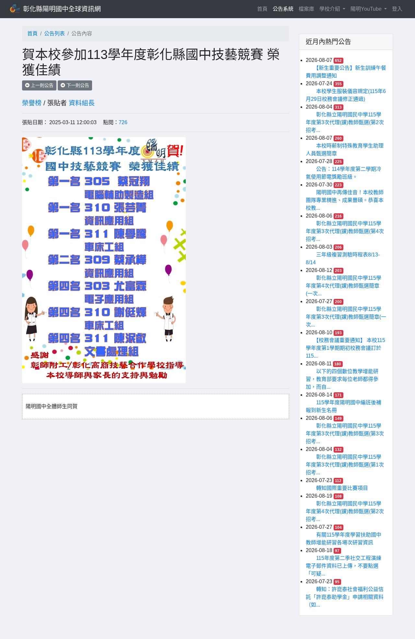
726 (123, 122)
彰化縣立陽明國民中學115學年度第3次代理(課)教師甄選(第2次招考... (345, 122)
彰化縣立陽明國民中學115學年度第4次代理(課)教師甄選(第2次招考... (345, 511)
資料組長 (82, 103)
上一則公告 (41, 85)
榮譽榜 (32, 103)
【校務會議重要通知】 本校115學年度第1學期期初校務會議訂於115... (345, 348)
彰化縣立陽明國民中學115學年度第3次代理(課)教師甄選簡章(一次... (346, 316)
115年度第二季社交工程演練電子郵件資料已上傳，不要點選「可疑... (343, 565)
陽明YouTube (366, 9)
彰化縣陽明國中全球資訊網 (62, 9)
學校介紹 (330, 9)
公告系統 (283, 9)
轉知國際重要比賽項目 (342, 488)
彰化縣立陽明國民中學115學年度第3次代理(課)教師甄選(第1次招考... (345, 464)
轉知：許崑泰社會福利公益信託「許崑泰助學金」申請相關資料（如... (345, 597)
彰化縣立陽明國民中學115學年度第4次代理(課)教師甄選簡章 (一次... (343, 285)
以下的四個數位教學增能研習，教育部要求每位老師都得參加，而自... (342, 379)
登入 (397, 9)
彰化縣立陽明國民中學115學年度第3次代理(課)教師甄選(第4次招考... (345, 231)
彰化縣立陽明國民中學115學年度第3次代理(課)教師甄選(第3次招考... (345, 433)
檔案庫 (306, 9)
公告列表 (54, 33)
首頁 (263, 9)
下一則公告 (77, 85)
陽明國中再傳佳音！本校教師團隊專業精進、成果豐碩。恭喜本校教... (345, 200)
